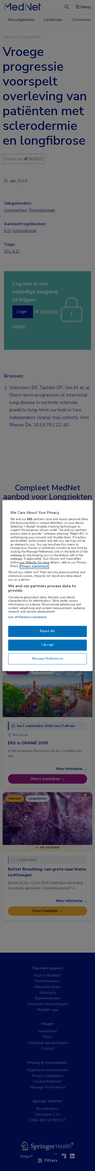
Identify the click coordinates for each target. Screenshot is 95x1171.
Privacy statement (34, 566)
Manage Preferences (47, 658)
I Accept (47, 645)
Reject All (47, 631)
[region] (47, 585)
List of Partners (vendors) (27, 617)
